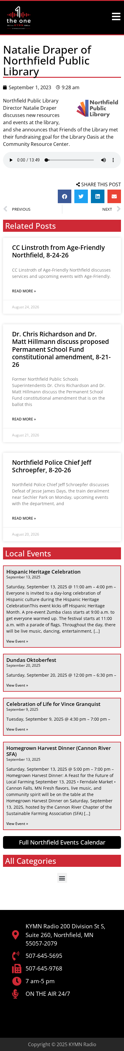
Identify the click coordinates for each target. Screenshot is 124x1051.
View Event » (17, 641)
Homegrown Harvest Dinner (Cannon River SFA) (58, 750)
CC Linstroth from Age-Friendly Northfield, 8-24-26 (58, 251)
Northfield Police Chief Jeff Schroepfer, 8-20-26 (51, 466)
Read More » (24, 291)
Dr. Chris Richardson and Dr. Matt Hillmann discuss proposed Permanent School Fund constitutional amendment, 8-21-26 (61, 349)
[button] (64, 196)
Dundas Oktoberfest (31, 659)
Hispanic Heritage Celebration (43, 571)
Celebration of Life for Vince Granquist (53, 703)
